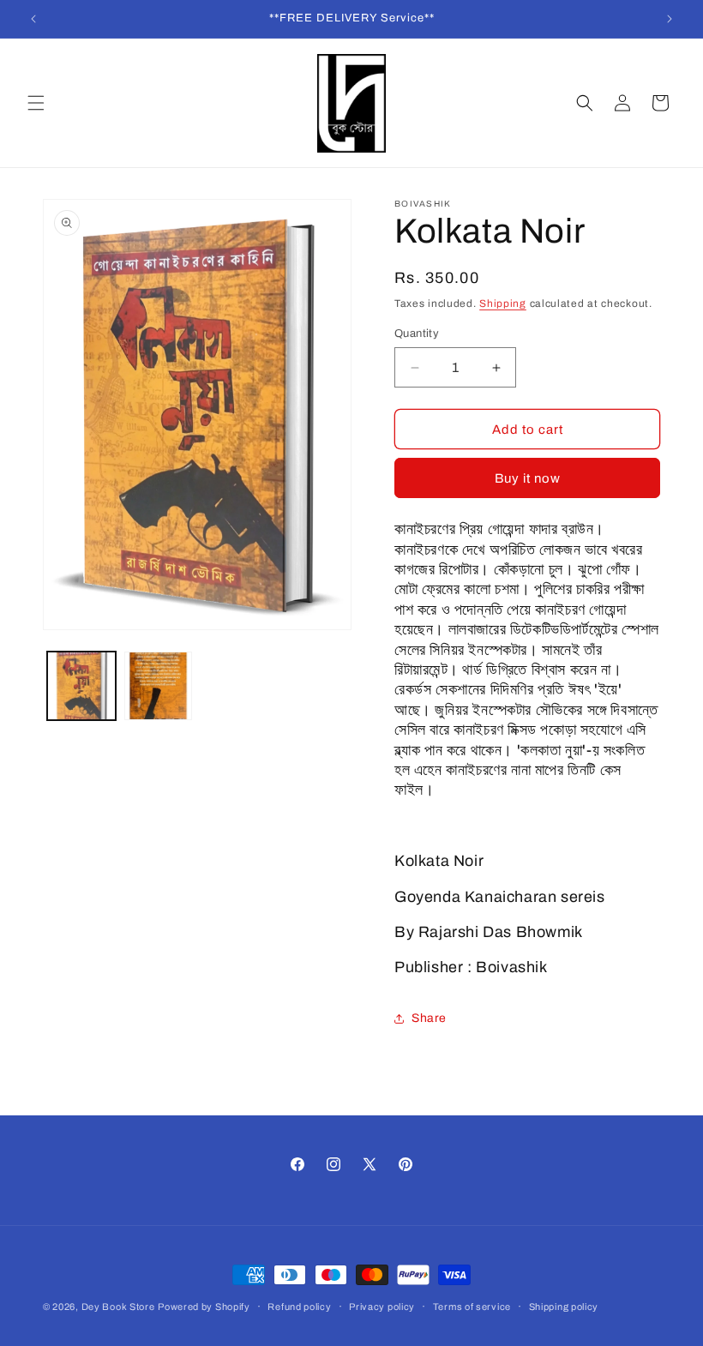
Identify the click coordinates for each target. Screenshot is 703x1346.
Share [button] (429, 1018)
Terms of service (472, 1306)
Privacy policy (382, 1306)
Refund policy (299, 1306)
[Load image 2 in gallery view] (158, 686)
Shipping (502, 303)
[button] (36, 103)
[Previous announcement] (33, 19)
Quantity (416, 333)
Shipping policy (564, 1306)
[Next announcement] (669, 19)
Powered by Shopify (204, 1306)
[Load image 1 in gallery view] (81, 686)
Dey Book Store (118, 1306)
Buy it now (528, 478)
